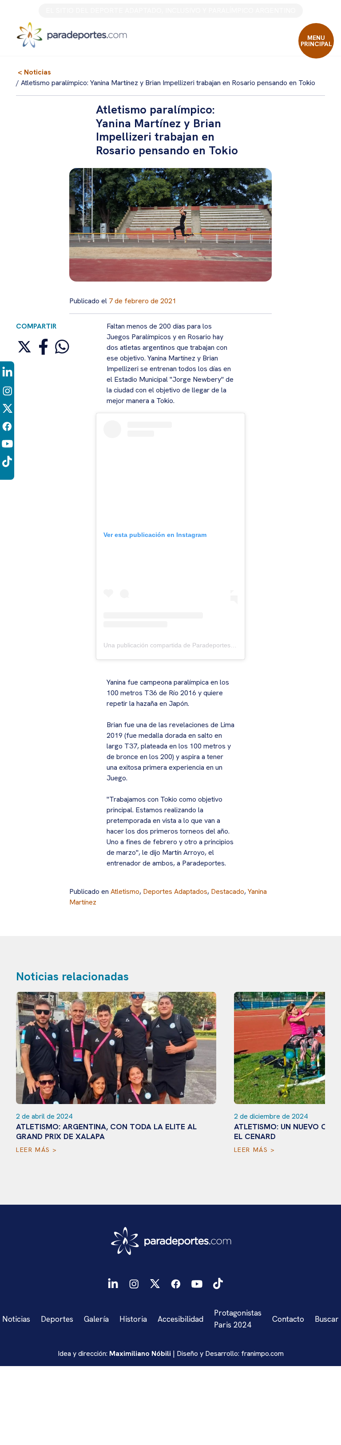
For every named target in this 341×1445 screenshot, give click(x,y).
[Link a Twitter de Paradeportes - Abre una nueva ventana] (7, 407)
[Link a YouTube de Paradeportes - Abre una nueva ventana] (7, 443)
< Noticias (34, 72)
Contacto (288, 1319)
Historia (133, 1319)
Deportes (57, 1319)
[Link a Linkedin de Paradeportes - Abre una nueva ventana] (7, 372)
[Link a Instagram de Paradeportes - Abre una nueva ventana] (7, 390)
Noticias (16, 1319)
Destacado (227, 891)
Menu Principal (316, 41)
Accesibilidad (180, 1319)
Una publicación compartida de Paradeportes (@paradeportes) (192, 645)
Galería (96, 1319)
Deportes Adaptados (175, 891)
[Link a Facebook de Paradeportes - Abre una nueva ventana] (7, 425)
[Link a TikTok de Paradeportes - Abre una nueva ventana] (7, 461)
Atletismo (125, 891)
